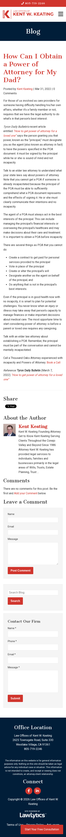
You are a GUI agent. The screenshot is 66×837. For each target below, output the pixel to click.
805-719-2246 (35, 3)
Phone (12, 641)
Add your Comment (25, 493)
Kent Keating (25, 89)
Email (11, 526)
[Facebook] (28, 790)
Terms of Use (15, 824)
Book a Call (53, 362)
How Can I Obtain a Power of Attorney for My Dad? (32, 68)
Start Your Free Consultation (42, 829)
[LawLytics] (33, 814)
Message (13, 539)
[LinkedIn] (37, 790)
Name (11, 514)
